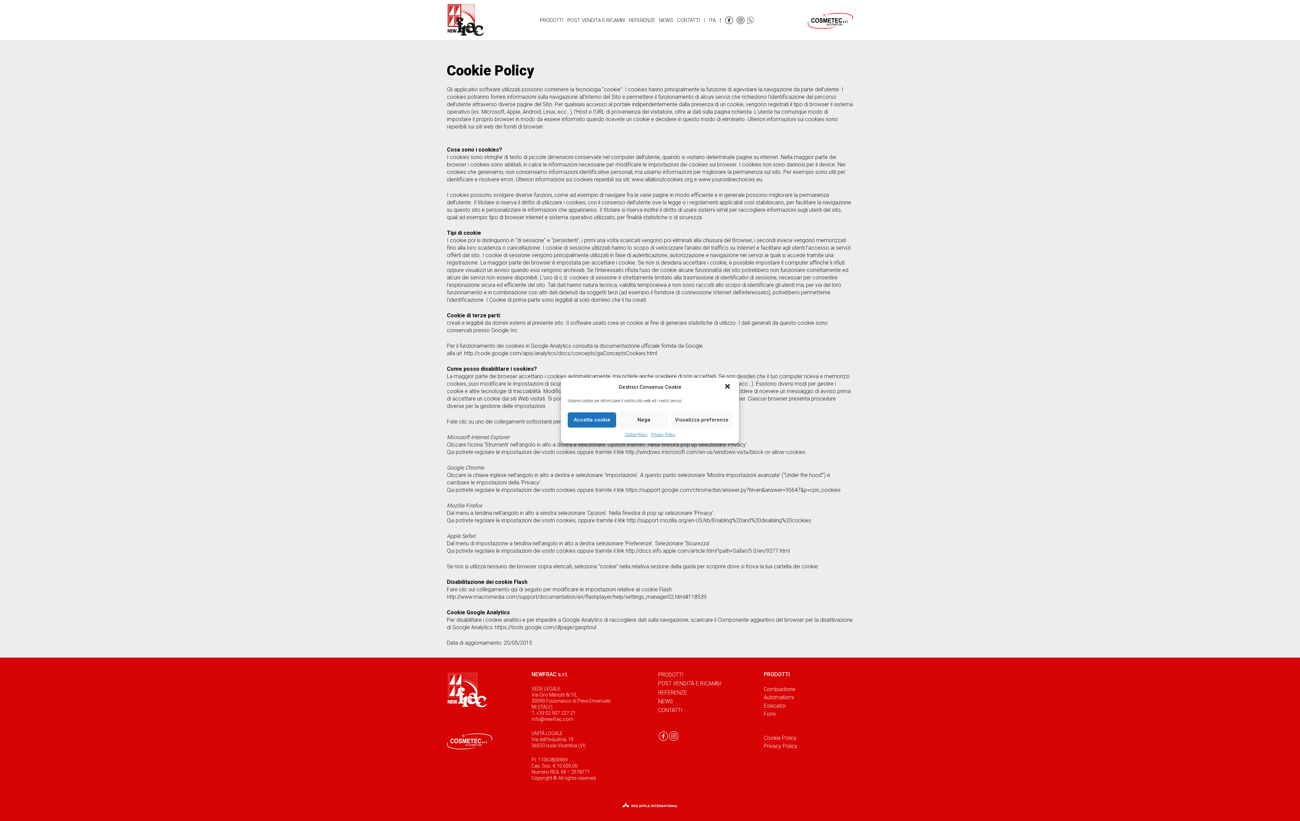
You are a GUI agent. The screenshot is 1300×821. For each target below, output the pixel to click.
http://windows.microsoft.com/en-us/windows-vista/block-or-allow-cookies (715, 452)
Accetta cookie (592, 420)
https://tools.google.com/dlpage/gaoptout (546, 627)
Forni (770, 714)
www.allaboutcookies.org (662, 179)
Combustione (780, 689)
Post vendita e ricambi (689, 683)
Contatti (670, 710)
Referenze (672, 692)
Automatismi (779, 697)
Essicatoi (774, 706)
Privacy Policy (663, 434)
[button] (728, 387)
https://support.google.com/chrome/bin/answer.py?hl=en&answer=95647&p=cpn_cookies (733, 490)
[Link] (465, 20)
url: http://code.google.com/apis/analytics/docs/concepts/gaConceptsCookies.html (556, 353)
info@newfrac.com (552, 719)
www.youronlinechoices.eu (730, 179)
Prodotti (671, 674)
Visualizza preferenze (702, 420)
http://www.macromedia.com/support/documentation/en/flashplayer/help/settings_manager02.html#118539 (577, 597)
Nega (643, 420)
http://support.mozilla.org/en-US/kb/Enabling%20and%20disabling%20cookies (719, 520)
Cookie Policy (636, 434)
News (665, 701)
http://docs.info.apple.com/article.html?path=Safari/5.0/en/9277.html (708, 551)
